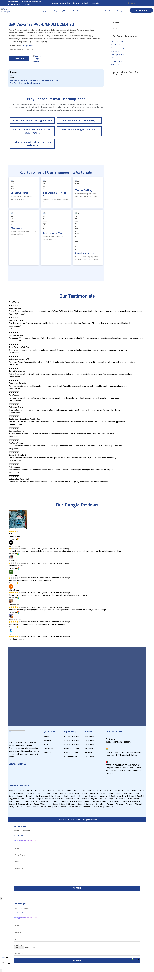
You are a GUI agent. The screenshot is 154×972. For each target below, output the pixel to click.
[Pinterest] (11, 776)
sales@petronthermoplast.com (25, 840)
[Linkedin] (25, 770)
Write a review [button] (14, 536)
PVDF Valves (115, 45)
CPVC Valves (115, 58)
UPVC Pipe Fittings (117, 48)
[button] (77, 484)
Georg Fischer (28, 45)
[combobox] (139, 3)
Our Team (76, 3)
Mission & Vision (65, 3)
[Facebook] (11, 770)
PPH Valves (115, 65)
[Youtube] (18, 770)
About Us (55, 3)
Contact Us (95, 3)
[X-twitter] (38, 770)
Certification (85, 3)
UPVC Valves (115, 51)
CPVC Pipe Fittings (117, 55)
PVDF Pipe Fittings (117, 41)
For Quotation (112, 739)
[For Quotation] (107, 736)
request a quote (141, 10)
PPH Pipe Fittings (117, 61)
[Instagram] (31, 770)
